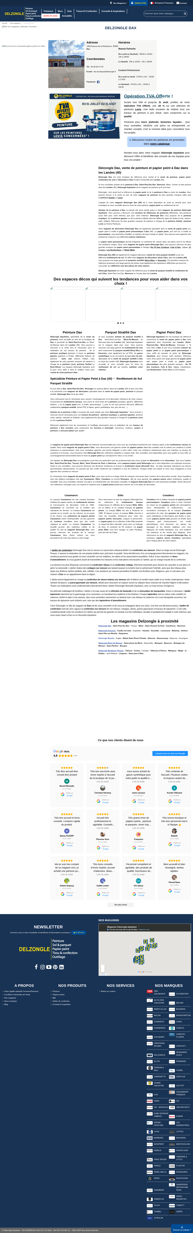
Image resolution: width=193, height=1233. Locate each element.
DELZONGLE (159, 1055)
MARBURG (158, 1138)
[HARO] (150, 1101)
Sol (54, 998)
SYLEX (157, 1205)
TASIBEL (157, 1212)
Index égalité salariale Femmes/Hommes (21, 991)
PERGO (157, 1166)
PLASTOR (180, 1166)
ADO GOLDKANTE (159, 992)
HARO (156, 1101)
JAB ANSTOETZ (183, 1107)
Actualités (67, 16)
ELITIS (157, 1061)
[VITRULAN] (150, 1218)
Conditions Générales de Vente (17, 994)
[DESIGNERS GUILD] (172, 1052)
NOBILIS (157, 1150)
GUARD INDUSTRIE (159, 1084)
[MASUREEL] (172, 1138)
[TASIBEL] (150, 1212)
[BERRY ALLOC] (150, 1009)
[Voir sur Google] (66, 781)
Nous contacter (10, 1001)
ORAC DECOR (160, 1159)
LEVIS (156, 1131)
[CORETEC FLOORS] (172, 1034)
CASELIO (180, 1028)
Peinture (56, 991)
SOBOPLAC (159, 1199)
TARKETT (180, 1205)
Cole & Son (175, 247)
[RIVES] (150, 1178)
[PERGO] (150, 1166)
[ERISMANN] (172, 1061)
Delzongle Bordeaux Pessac (111, 651)
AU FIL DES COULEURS (159, 1001)
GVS (156, 1095)
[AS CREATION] (172, 994)
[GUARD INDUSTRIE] (150, 1083)
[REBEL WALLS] (150, 1172)
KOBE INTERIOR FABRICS (161, 1114)
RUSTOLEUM (182, 1178)
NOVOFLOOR (182, 1150)
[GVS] (150, 1095)
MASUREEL (181, 1138)
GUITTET (180, 1086)
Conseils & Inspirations (113, 11)
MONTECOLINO (183, 1144)
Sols (69, 11)
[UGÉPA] (172, 1212)
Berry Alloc (150, 260)
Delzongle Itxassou (107, 631)
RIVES (156, 1178)
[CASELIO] (172, 1028)
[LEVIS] (150, 1132)
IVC (177, 1101)
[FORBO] (172, 1070)
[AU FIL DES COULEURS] (150, 1000)
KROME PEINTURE (158, 1123)
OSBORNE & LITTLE (181, 1158)
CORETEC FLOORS (180, 1035)
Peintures (48, 11)
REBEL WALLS (160, 1172)
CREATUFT (181, 1046)
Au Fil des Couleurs (160, 247)
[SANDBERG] (150, 1190)
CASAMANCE (159, 1028)
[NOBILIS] (150, 1150)
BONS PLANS (50, 16)
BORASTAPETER (183, 1015)
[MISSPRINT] (150, 1144)
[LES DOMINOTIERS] (172, 1123)
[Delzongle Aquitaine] (23, 13)
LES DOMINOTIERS (182, 1123)
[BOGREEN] (172, 1009)
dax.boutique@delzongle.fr (105, 72)
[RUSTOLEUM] (172, 1178)
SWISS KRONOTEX (181, 1197)
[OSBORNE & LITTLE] (172, 1157)
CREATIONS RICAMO (159, 1044)
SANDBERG (159, 1190)
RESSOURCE (182, 1172)
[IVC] (172, 1101)
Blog (6, 1004)
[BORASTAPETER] (172, 1015)
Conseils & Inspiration (62, 1004)
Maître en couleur (108, 991)
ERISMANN (181, 1061)
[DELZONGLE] (150, 1055)
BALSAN (179, 1003)
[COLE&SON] (150, 1037)
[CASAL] (172, 1022)
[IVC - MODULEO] (150, 1107)
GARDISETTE (160, 1077)
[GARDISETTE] (150, 1077)
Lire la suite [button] (103, 781)
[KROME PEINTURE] (150, 1123)
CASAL (179, 1022)
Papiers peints (58, 994)
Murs (60, 11)
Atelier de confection (61, 1001)
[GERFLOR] (172, 1077)
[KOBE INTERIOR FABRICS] (150, 1114)
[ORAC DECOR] (150, 1159)
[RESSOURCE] (172, 1172)
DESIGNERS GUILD (181, 1053)
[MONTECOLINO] (172, 1144)
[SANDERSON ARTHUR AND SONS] (172, 1185)
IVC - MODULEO (161, 1107)
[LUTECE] (172, 1132)
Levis (138, 109)
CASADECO (159, 1022)
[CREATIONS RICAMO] (150, 1043)
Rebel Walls (129, 250)
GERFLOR (180, 1077)
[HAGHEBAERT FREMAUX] (172, 1092)
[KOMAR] (172, 1116)
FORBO (179, 1070)
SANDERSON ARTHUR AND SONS (182, 1187)
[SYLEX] (150, 1205)
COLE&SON (159, 1037)
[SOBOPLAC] (150, 1199)
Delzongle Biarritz (106, 638)
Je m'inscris (80, 932)
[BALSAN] (172, 1003)
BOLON (157, 1015)
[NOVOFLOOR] (172, 1150)
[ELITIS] (150, 1061)
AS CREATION (182, 994)
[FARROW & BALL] (150, 1068)
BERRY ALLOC (160, 1009)
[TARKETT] (172, 1205)
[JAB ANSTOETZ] (172, 1107)
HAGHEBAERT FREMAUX (182, 1093)
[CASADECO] (150, 1022)
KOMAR (179, 1116)
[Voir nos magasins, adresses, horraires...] (24, 34)
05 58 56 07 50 (97, 67)
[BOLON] (150, 1015)
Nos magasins (10, 998)
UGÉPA (179, 1212)
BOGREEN (180, 1009)
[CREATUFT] (172, 1046)
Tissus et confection (86, 11)
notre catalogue (160, 143)
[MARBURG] (150, 1138)
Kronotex (162, 260)
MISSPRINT (159, 1144)
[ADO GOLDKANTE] (150, 991)
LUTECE (179, 1131)
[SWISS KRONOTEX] (172, 1196)
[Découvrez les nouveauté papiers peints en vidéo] (24, 53)
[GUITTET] (172, 1086)
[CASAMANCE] (150, 1028)
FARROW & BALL (159, 1068)
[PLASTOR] (172, 1166)
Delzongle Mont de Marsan (110, 643)
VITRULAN (158, 1218)
